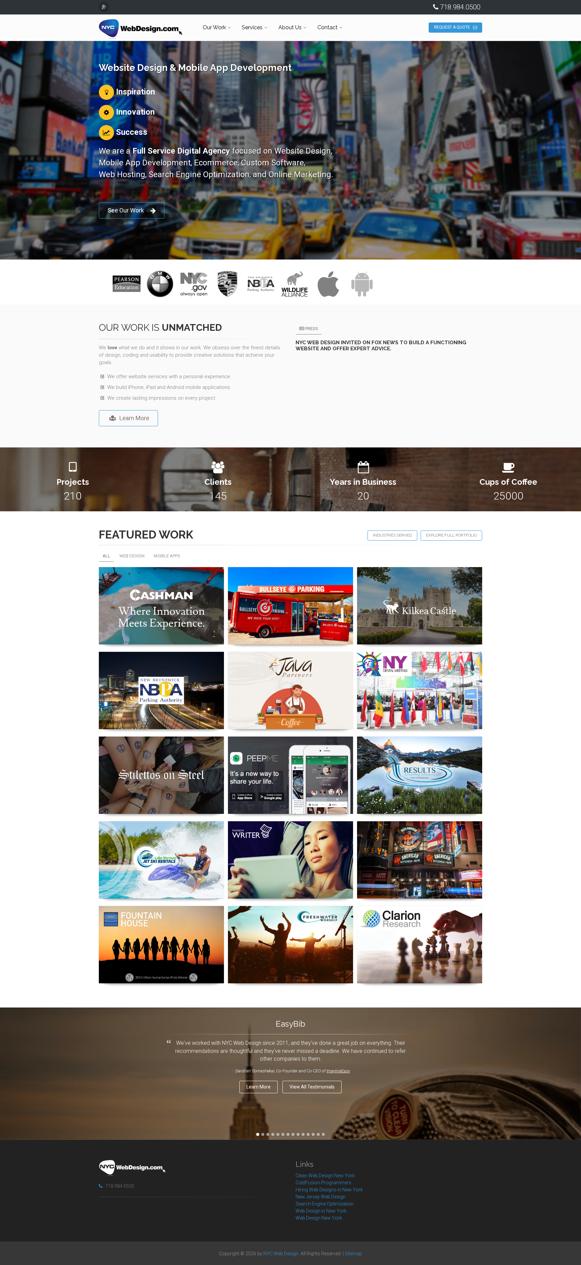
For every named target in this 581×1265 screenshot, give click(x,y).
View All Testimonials (312, 1087)
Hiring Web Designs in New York (329, 1189)
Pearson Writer (290, 831)
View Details (158, 644)
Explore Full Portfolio (451, 535)
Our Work (214, 27)
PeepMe (290, 746)
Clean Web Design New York (325, 1175)
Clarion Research (419, 915)
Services (252, 27)
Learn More (134, 418)
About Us (290, 27)
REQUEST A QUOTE (452, 27)
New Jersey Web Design (321, 1196)
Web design (132, 555)
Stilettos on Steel (161, 746)
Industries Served (392, 535)
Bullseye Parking (290, 577)
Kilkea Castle (419, 577)
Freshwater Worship (291, 915)
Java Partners (290, 661)
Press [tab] (311, 328)
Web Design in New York (321, 1211)
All (106, 555)
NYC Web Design (281, 1253)
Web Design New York (319, 1218)
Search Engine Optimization (325, 1204)
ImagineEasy (338, 1070)
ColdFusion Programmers (323, 1182)
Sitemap (353, 1253)
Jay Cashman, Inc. (161, 577)
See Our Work (126, 210)
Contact (327, 27)
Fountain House (161, 915)
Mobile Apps (167, 555)
